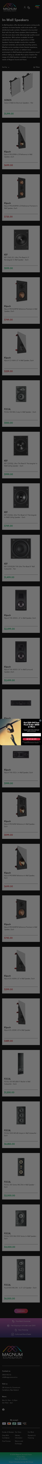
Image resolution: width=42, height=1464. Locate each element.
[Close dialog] (40, 720)
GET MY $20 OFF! (31, 739)
